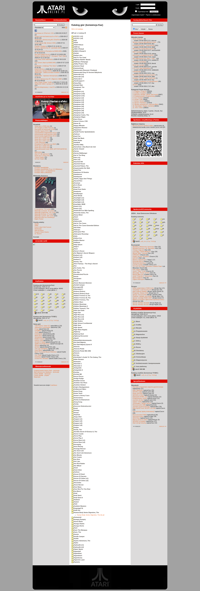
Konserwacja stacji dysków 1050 (45, 134)
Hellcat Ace (77, 238)
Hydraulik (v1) (78, 545)
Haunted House (79, 164)
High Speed (77, 327)
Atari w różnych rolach (140, 419)
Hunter (76, 534)
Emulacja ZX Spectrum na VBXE (45, 144)
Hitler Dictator (78, 359)
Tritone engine (39, 157)
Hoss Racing (78, 446)
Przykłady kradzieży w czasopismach (145, 81)
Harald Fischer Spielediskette (84, 132)
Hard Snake (77, 140)
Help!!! (76, 246)
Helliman (76, 242)
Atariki (37, 224)
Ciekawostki (137, 71)
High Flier (77, 312)
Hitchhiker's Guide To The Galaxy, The (87, 357)
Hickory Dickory (79, 291)
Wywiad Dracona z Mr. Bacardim (143, 248)
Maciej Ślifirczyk (138, 274)
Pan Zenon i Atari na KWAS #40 (45, 62)
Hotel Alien (77, 470)
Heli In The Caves (79, 223)
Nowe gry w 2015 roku (42, 147)
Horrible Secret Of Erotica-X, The (85, 431)
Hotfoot (76, 472)
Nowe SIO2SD (137, 393)
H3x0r (75, 42)
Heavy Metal (77, 215)
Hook (75, 408)
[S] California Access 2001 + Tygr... (144, 58)
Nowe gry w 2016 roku (42, 146)
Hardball (76, 142)
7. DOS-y (137, 341)
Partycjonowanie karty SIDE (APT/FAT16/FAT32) (51, 149)
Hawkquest (77, 176)
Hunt (75, 528)
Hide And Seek (78, 310)
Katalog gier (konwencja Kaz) (43, 285)
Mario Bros (38, 335)
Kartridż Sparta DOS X (42, 131)
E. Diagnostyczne (140, 360)
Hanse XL (77, 123)
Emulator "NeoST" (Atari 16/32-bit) (144, 78)
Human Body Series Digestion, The (86, 512)
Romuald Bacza (138, 261)
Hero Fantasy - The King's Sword (85, 263)
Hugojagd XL (78, 508)
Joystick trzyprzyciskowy (141, 406)
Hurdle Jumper (78, 536)
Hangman (77, 89)
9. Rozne (137, 347)
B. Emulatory (139, 350)
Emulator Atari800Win (42, 167)
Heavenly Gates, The (81, 212)
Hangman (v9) (78, 113)
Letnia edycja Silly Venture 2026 (45, 43)
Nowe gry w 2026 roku (42, 126)
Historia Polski (78, 349)
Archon (37, 347)
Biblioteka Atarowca (40, 176)
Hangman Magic (79, 117)
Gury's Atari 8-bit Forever (43, 227)
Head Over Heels (79, 189)
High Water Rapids (80, 329)
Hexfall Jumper (79, 285)
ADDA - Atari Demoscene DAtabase (144, 213)
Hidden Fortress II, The (81, 295)
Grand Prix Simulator (41, 358)
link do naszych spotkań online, (143, 125)
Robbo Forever (40, 339)
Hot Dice (76, 459)
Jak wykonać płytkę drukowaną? (143, 411)
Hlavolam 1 (77, 363)
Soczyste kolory (138, 416)
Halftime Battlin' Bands (81, 59)
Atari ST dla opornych (42, 154)
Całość (40, 320)
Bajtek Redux (39, 219)
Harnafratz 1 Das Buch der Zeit (84, 147)
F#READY (136, 255)
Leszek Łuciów (138, 264)
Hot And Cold (78, 451)
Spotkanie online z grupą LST (44, 84)
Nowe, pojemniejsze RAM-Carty (143, 288)
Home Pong (77, 391)
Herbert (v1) (77, 255)
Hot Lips (76, 461)
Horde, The (77, 429)
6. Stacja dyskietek (141, 337)
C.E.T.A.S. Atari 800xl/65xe (141, 68)
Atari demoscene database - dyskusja (46, 372)
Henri (75, 249)
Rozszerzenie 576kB (140, 415)
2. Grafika (137, 325)
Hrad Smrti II (78, 497)
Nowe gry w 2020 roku (42, 137)
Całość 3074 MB (42, 313)
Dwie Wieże (38, 350)
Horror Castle (78, 434)
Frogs (37, 329)
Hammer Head (78, 66)
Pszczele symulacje (139, 62)
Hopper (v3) (77, 423)
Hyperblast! (77, 555)
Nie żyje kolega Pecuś (42, 54)
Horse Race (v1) (79, 440)
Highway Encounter (80, 336)
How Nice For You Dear (81, 489)
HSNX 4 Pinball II (79, 51)
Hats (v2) (76, 159)
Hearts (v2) (77, 208)
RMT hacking (137, 52)
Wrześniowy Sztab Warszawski (143, 48)
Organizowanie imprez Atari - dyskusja (46, 370)
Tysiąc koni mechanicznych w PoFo (47, 36)
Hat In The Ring (79, 155)
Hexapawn (77, 278)
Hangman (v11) (79, 96)
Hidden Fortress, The (81, 300)
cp (163, 219)
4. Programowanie (140, 331)
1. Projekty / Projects (139, 91)
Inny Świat (38, 355)
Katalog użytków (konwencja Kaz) (143, 312)
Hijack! (76, 338)
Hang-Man (77, 83)
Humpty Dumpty (79, 519)
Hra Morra (77, 491)
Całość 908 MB (139, 369)
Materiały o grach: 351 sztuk (44, 215)
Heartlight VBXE (79, 204)
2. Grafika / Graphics (140, 93)
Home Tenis (77, 393)
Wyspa (37, 345)
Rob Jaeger (136, 269)
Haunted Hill (78, 162)
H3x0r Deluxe (78, 45)
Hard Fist (76, 136)
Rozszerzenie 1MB (139, 405)
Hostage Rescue (79, 448)
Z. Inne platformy (140, 366)
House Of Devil (79, 474)
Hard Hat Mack (78, 138)
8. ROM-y (137, 344)
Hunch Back (78, 521)
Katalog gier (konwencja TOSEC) (45, 316)
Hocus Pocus (78, 376)
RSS (63, 27)
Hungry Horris (78, 526)
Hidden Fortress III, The (82, 298)
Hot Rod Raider (79, 463)
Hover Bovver (78, 485)
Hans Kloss (77, 119)
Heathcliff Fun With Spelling (83, 210)
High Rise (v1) (78, 314)
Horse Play (77, 436)
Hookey (76, 410)
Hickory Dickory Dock (81, 293)
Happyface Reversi (80, 127)
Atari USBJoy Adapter (140, 291)
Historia (76, 346)
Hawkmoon (77, 174)
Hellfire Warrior (78, 240)
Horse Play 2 (78, 438)
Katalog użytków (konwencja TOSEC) (144, 373)
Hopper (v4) (77, 425)
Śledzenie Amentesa (139, 263)
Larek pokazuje (40, 142)
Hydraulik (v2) (78, 547)
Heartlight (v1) (78, 198)
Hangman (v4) (78, 102)
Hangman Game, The (81, 115)
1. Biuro (137, 321)
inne (51, 310)
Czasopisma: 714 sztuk (42, 209)
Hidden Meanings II (80, 306)
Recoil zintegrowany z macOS (45, 87)
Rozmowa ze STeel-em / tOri (44, 33)
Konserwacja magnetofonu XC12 (45, 136)
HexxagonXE (78, 287)
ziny (150, 238)
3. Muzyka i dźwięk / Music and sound (145, 94)
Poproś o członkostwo (153, 15)
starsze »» (64, 92)
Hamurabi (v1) (78, 74)
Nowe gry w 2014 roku (42, 155)
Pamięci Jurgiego (40, 46)
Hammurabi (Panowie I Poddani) (85, 70)
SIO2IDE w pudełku (139, 421)
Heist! (75, 217)
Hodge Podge (78, 378)
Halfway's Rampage (80, 62)
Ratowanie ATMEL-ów (140, 397)
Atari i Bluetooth (138, 390)
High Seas (77, 325)
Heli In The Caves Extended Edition (86, 225)
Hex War (76, 272)
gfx (163, 222)
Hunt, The (77, 532)
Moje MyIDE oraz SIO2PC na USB (144, 408)
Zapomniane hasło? (138, 15)
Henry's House (78, 251)
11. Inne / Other (138, 107)
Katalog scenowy (137, 216)
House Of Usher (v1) (80, 478)
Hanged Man (78, 85)
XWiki (36, 225)
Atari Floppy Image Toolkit (43, 82)
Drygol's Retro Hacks (42, 232)
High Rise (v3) (78, 319)
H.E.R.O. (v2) (78, 38)
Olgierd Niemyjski (138, 279)
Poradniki (36, 124)
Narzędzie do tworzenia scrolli (45, 129)
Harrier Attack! (78, 149)
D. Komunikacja (140, 357)
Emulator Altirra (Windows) (43, 172)
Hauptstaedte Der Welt (81, 168)
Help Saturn (77, 244)
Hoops (76, 412)
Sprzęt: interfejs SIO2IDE (141, 303)
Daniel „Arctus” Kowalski (141, 256)
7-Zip (51, 320)
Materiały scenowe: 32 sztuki (44, 211)
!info (150, 225)
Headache (77, 191)
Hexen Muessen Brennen (82, 283)
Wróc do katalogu (77, 29)
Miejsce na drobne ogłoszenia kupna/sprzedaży (148, 299)
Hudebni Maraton (79, 506)
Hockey (76, 372)
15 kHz (135, 84)
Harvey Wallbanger (80, 153)
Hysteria (76, 562)
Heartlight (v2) (78, 200)
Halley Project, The (80, 64)
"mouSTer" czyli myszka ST (142, 290)
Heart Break (77, 195)
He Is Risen (77, 185)
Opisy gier (37, 324)
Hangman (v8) (78, 110)
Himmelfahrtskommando (82, 340)
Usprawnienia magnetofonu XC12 (46, 132)
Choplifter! (38, 330)
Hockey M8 (77, 374)
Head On (76, 187)
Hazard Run (77, 181)
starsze (65, 162)
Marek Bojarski (138, 278)
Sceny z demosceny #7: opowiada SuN (48, 48)
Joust (36, 332)
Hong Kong (77, 402)
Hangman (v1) (78, 91)
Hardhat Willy (78, 144)
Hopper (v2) (77, 421)
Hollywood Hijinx (79, 389)
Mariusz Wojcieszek (139, 260)
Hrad (75, 493)
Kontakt (36, 237)
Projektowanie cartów (140, 398)
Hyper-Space (78, 549)
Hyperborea (77, 558)
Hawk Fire (77, 170)
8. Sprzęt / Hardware (139, 102)
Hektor (76, 219)
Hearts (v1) (77, 206)
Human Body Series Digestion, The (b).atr (90, 515)
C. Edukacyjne (139, 353)
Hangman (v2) (78, 98)
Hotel (75, 468)
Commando (38, 334)
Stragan (134, 286)
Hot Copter (77, 457)
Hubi (75, 504)
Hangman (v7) (78, 108)
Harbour (76, 134)
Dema (151, 29)
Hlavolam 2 (77, 366)
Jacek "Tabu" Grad (139, 271)
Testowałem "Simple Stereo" (142, 403)
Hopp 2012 (77, 417)
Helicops (76, 230)
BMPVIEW (38, 152)
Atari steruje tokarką (139, 423)
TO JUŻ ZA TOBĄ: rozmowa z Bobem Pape (147, 266)
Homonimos (78, 397)
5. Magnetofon (139, 334)
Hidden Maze (78, 302)
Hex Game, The (79, 268)
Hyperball (77, 551)
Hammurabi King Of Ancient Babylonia (87, 72)
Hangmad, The (78, 87)
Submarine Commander (42, 327)
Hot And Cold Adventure (82, 453)
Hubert (76, 502)
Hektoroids (77, 221)
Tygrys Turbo (137, 401)
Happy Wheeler (79, 125)
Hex (75, 266)
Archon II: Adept (40, 342)
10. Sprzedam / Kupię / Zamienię (143, 106)
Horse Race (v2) (79, 442)
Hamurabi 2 (77, 79)
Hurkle (76, 538)
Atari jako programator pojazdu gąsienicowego (148, 387)
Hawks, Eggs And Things (82, 178)
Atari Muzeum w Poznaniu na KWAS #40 (48, 51)
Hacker (76, 53)
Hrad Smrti (77, 495)
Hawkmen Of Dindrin (81, 172)
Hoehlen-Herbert (79, 385)
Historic (76, 353)
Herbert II (76, 259)
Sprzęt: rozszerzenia (140, 294)
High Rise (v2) (78, 317)
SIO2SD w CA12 (138, 395)
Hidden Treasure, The (81, 308)
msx (157, 228)
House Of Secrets (79, 476)
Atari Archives (39, 230)
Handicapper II (78, 81)
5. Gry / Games (138, 98)
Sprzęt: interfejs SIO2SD (141, 304)
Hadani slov (77, 55)
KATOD (135, 258)
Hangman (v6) (78, 106)
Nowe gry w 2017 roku (42, 141)
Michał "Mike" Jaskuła (140, 253)
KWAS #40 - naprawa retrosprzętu (46, 75)
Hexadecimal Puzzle (80, 274)
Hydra (75, 543)
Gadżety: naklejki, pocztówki (142, 296)
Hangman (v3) (78, 100)
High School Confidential (82, 323)
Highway (76, 332)
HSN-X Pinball (78, 49)
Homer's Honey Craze (81, 395)
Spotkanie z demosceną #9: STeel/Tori (47, 39)
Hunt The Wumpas (80, 530)
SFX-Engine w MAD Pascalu (44, 128)
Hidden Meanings (79, 304)
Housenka (77, 482)
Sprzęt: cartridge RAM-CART (142, 298)
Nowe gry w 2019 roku (42, 139)
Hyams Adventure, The (81, 541)
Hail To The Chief (79, 57)
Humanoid (77, 517)
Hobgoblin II (78, 370)
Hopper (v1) (77, 419)
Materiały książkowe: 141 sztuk (45, 212)
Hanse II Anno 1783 (80, 121)
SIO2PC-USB (137, 392)
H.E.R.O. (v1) (78, 36)
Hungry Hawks (78, 523)
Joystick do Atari (138, 400)
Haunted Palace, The (81, 166)
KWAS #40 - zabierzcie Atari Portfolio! (47, 72)
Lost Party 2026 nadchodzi (43, 59)
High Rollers (78, 321)
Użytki (143, 29)
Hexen (75, 281)
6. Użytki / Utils (138, 99)
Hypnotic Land (78, 560)
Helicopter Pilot (79, 232)
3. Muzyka (137, 328)
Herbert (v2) (77, 257)
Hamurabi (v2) (78, 76)
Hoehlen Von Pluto (80, 383)
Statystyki (37, 377)
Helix (75, 236)
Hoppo (76, 427)
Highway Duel (78, 334)
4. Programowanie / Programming (144, 96)
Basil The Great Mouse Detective (46, 352)
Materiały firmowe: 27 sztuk (44, 214)
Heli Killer (77, 227)
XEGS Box (136, 418)
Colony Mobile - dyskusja (42, 374)
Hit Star (76, 355)
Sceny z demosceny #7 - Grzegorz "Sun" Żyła (50, 56)
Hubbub (76, 499)
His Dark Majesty (79, 342)
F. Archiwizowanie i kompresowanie (147, 363)
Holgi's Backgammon (81, 387)
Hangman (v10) (79, 93)
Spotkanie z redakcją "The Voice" (46, 66)
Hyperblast (77, 553)
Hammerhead (78, 68)
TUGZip (56, 320)
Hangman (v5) (78, 104)
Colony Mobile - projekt (41, 375)
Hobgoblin (77, 368)
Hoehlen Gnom (79, 380)
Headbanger (78, 193)
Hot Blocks (77, 455)
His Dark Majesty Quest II (82, 344)
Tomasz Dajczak (138, 250)
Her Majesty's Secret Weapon (84, 253)
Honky (76, 404)
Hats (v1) (76, 157)
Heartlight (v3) (78, 202)
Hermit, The (77, 261)
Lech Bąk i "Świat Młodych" (142, 251)
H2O (75, 40)
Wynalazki (135, 385)
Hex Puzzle (77, 270)
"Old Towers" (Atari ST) (42, 326)
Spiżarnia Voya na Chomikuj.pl (44, 217)
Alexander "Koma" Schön (141, 273)
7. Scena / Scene (138, 101)
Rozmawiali (135, 245)
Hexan (75, 276)
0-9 (37, 294)
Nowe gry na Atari (138, 65)
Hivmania (77, 361)
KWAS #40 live (39, 69)
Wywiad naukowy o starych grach (144, 75)
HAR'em (76, 47)
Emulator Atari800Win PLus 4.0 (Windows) (48, 169)
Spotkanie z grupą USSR (43, 71)
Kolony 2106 (39, 340)
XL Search (38, 233)
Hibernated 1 (78, 289)
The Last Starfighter (41, 348)
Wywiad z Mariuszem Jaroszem (143, 246)
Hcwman (76, 183)
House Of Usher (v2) (80, 480)
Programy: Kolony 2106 (140, 293)
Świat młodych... (138, 39)
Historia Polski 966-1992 (82, 351)
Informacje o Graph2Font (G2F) (143, 55)
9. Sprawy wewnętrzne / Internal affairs (145, 104)
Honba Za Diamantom (81, 400)
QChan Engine (39, 159)
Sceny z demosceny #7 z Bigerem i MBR (48, 79)
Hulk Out (76, 510)
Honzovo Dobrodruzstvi (82, 406)
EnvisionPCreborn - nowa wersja (143, 45)
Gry (136, 29)
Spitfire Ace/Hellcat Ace (42, 344)
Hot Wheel (77, 466)
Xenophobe (38, 337)
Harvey (76, 151)
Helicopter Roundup (80, 234)
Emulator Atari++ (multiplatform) (45, 171)
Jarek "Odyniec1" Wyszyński (142, 276)
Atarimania (38, 229)
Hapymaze (77, 130)
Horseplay (77, 444)
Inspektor (38, 357)
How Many (77, 487)
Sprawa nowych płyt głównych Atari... (145, 42)
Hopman (76, 414)
